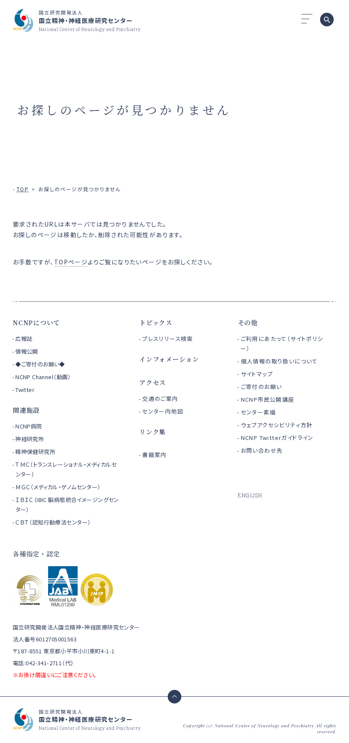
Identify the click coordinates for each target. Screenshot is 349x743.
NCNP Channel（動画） (43, 377)
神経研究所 (29, 439)
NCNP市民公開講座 (268, 399)
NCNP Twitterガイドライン (277, 438)
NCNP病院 (28, 426)
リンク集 (152, 431)
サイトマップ (257, 374)
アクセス (152, 382)
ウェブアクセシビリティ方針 (277, 425)
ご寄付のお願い (261, 387)
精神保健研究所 (35, 452)
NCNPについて (36, 322)
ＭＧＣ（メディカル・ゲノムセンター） (58, 487)
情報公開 (26, 351)
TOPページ (71, 262)
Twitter (24, 390)
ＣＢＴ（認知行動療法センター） (53, 522)
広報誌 (23, 339)
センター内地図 (162, 411)
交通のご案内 (160, 398)
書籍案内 (154, 455)
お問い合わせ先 (262, 450)
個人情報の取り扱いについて (279, 361)
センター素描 (258, 412)
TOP (23, 189)
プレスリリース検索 (167, 339)
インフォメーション (169, 358)
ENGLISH (250, 495)
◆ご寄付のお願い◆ (40, 364)
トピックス (155, 322)
